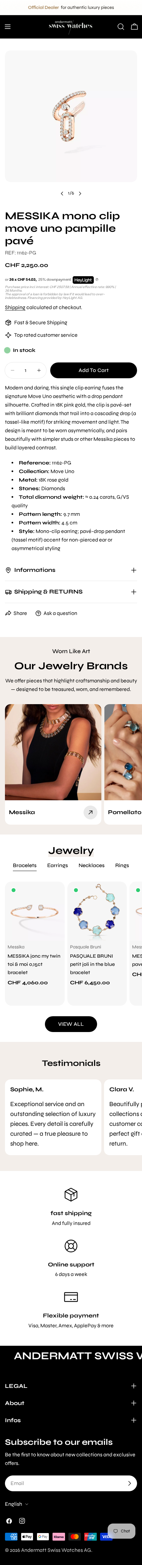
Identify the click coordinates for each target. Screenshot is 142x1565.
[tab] (25, 866)
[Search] (120, 26)
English (13, 1504)
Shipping (15, 307)
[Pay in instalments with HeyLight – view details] (96, 280)
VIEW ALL (71, 1024)
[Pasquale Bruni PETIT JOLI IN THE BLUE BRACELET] (97, 911)
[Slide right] (80, 193)
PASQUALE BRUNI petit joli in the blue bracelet (92, 964)
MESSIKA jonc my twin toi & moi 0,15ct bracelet (34, 964)
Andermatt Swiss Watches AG (56, 1550)
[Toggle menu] (7, 26)
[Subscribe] (129, 1483)
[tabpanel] (71, 944)
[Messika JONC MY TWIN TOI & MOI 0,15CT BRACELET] (35, 911)
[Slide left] (62, 193)
